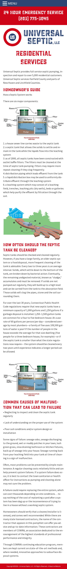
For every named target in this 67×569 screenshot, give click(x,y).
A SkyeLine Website (54, 566)
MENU (12, 3)
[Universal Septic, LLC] (33, 35)
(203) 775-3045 (33, 19)
